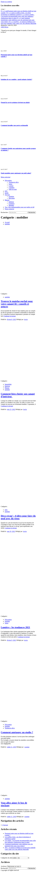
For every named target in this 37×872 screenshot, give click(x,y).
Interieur (7, 386)
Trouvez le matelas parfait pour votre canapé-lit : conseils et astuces (17, 304)
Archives (3, 866)
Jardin (6, 193)
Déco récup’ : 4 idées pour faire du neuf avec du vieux (18, 517)
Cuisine (11, 186)
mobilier (7, 297)
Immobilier (8, 384)
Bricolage (12, 198)
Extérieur (11, 203)
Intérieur (11, 202)
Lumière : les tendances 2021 (15, 627)
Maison (7, 200)
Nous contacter (9, 209)
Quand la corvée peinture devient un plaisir (15, 102)
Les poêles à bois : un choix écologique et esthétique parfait (16, 13)
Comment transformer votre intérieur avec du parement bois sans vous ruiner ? (17, 20)
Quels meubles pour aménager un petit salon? (16, 173)
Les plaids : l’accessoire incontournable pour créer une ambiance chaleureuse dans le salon (17, 16)
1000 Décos (4, 27)
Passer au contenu (6, 1)
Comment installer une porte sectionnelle (14, 125)
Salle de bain (13, 189)
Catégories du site (6, 858)
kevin (26, 319)
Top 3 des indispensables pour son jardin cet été (19, 207)
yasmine (26, 747)
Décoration (8, 180)
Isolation (11, 196)
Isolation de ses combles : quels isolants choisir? (16, 79)
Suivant (5, 825)
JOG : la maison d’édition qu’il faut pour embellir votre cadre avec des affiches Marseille (18, 22)
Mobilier (11, 205)
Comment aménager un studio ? (17, 732)
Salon (10, 184)
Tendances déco (14, 182)
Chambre (11, 187)
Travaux (7, 195)
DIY (6, 191)
